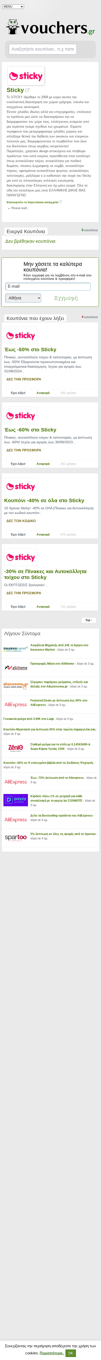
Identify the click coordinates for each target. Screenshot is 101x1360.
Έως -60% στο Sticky (30, 429)
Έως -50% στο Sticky (30, 349)
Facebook (94, 6)
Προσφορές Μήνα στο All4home (52, 663)
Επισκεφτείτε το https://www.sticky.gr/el (33, 202)
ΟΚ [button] (70, 1353)
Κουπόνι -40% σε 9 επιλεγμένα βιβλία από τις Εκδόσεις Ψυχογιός (48, 763)
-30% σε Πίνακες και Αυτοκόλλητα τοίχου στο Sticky (45, 574)
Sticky (16, 90)
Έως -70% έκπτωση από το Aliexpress (57, 778)
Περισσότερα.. (52, 1353)
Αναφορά (43, 393)
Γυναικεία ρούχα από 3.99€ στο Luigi (28, 719)
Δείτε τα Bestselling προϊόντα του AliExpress (61, 815)
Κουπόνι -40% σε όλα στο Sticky (44, 500)
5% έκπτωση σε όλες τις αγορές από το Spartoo (63, 834)
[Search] (86, 49)
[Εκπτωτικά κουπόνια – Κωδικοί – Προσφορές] (50, 27)
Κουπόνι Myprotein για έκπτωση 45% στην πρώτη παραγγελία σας (49, 729)
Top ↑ (88, 620)
